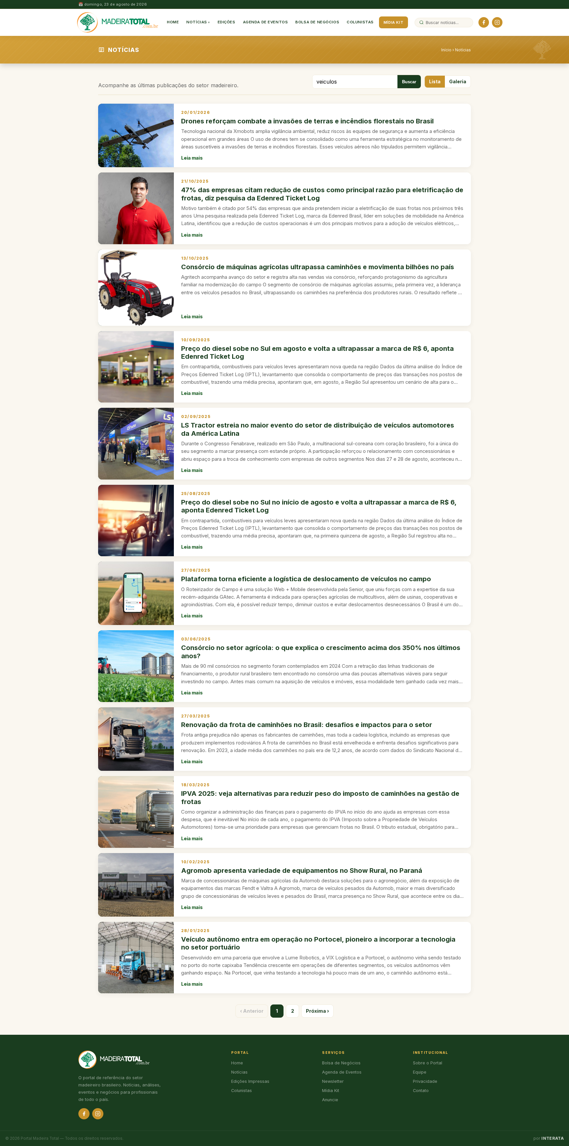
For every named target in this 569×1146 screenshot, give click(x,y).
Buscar (409, 81)
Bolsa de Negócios (317, 22)
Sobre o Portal (427, 1062)
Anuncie (330, 1099)
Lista (435, 81)
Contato (421, 1090)
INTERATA (552, 1138)
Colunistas (360, 22)
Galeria (457, 81)
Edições (226, 22)
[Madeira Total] (117, 22)
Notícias (196, 22)
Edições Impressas (250, 1081)
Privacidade (425, 1081)
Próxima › (317, 1011)
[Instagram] (497, 22)
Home (173, 22)
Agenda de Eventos (265, 22)
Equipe (419, 1072)
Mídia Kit (393, 22)
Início (446, 49)
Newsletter (333, 1081)
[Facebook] (483, 22)
